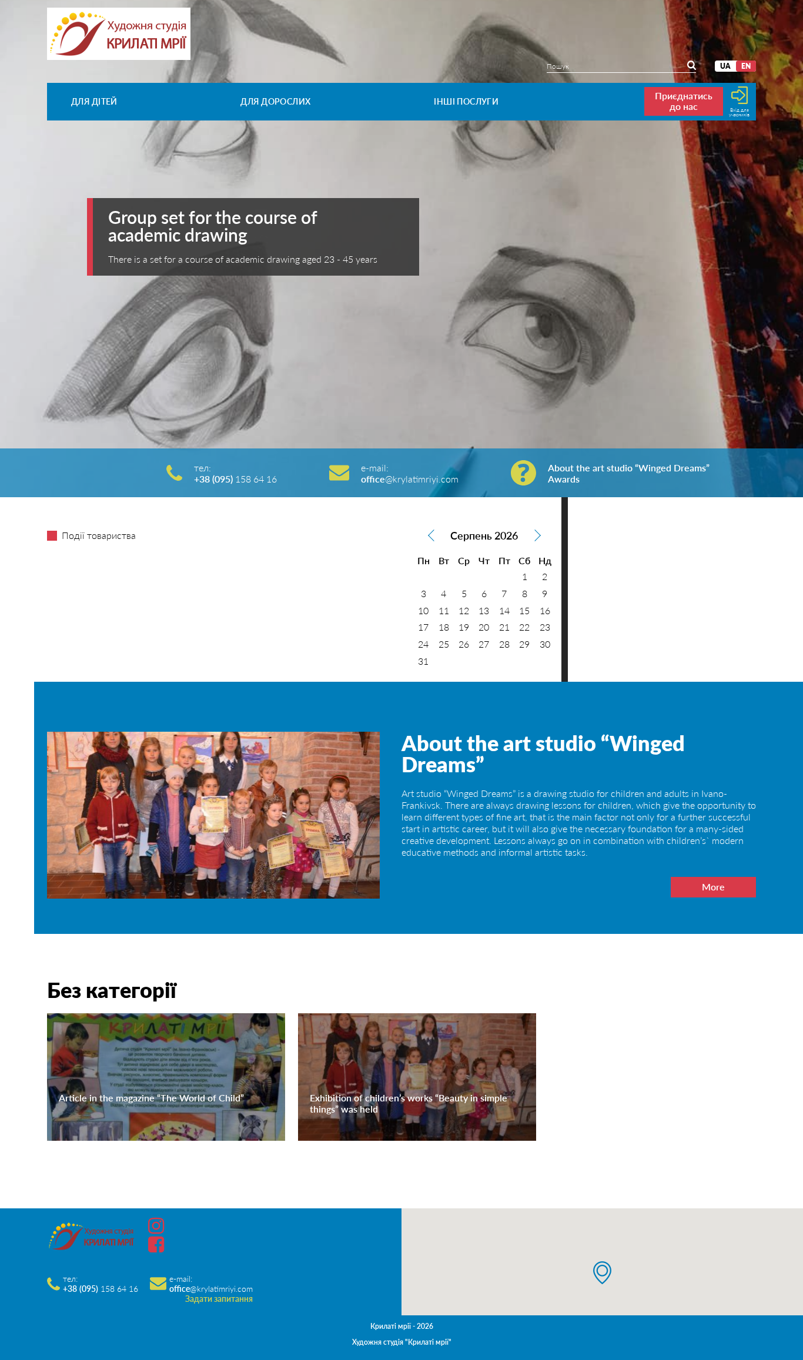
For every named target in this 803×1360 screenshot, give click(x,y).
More (713, 886)
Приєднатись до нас (683, 101)
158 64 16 (235, 478)
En (746, 66)
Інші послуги (466, 101)
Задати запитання (219, 1299)
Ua (725, 66)
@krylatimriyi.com (410, 478)
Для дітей (94, 101)
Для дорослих (275, 101)
